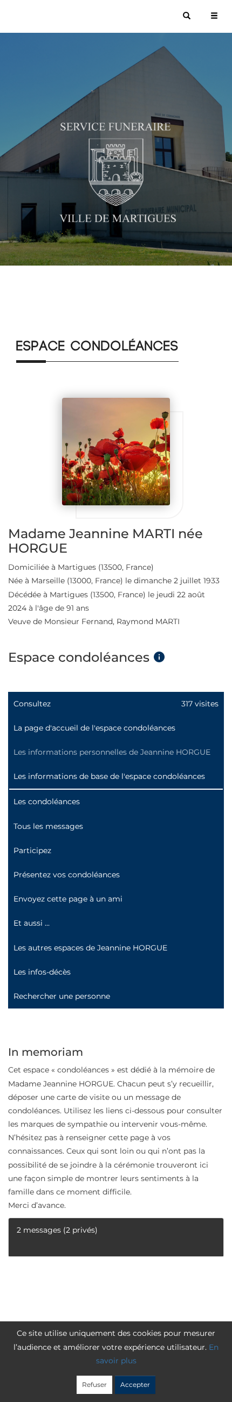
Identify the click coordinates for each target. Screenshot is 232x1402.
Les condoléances (46, 801)
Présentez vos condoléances (66, 874)
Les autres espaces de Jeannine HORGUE (90, 948)
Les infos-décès (42, 972)
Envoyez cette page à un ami (67, 899)
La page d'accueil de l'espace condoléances (94, 728)
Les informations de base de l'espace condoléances (109, 776)
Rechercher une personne (61, 996)
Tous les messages (48, 826)
